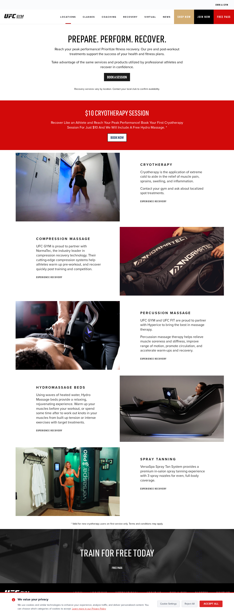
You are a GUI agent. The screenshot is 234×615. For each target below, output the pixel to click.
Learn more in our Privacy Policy (89, 608)
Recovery (130, 17)
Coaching (109, 17)
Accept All (211, 603)
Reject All (190, 603)
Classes (89, 17)
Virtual (150, 17)
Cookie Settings (168, 603)
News (167, 17)
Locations (68, 17)
